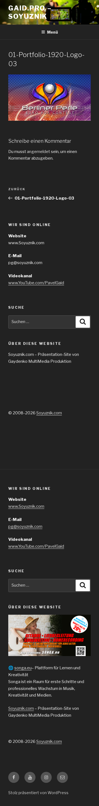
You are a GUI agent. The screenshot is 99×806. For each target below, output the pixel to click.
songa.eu (23, 667)
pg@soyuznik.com (25, 526)
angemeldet (38, 151)
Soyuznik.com (49, 412)
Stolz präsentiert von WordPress (38, 792)
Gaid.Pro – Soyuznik (30, 12)
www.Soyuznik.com (26, 506)
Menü (52, 32)
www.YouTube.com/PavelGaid (36, 282)
